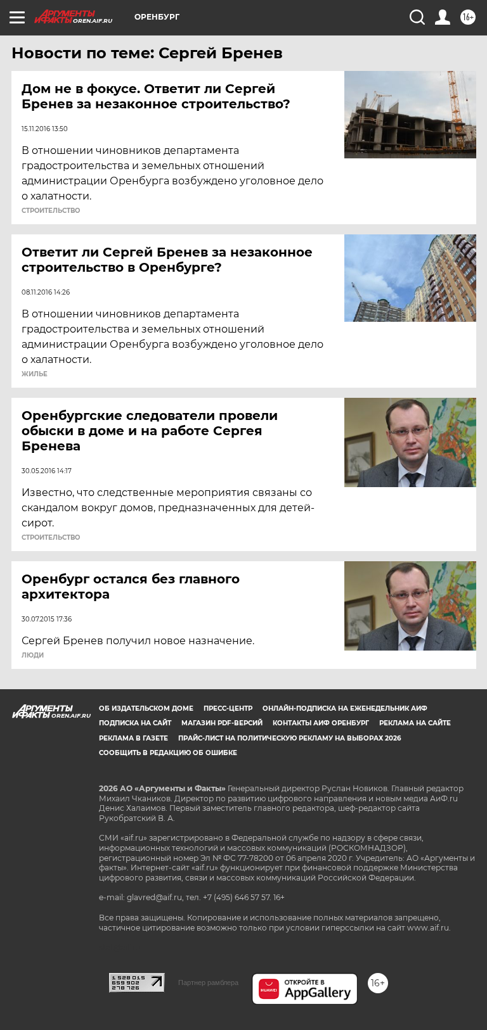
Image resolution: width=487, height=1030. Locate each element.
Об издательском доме (146, 708)
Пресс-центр (228, 708)
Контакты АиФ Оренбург (321, 723)
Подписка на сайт (135, 723)
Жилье (35, 374)
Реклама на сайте (415, 723)
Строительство (51, 211)
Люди (33, 655)
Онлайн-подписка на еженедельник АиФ (345, 708)
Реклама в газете (133, 738)
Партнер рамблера (208, 982)
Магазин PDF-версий (222, 723)
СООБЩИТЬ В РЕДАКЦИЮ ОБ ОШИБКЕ (168, 753)
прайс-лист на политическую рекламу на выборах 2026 (289, 738)
